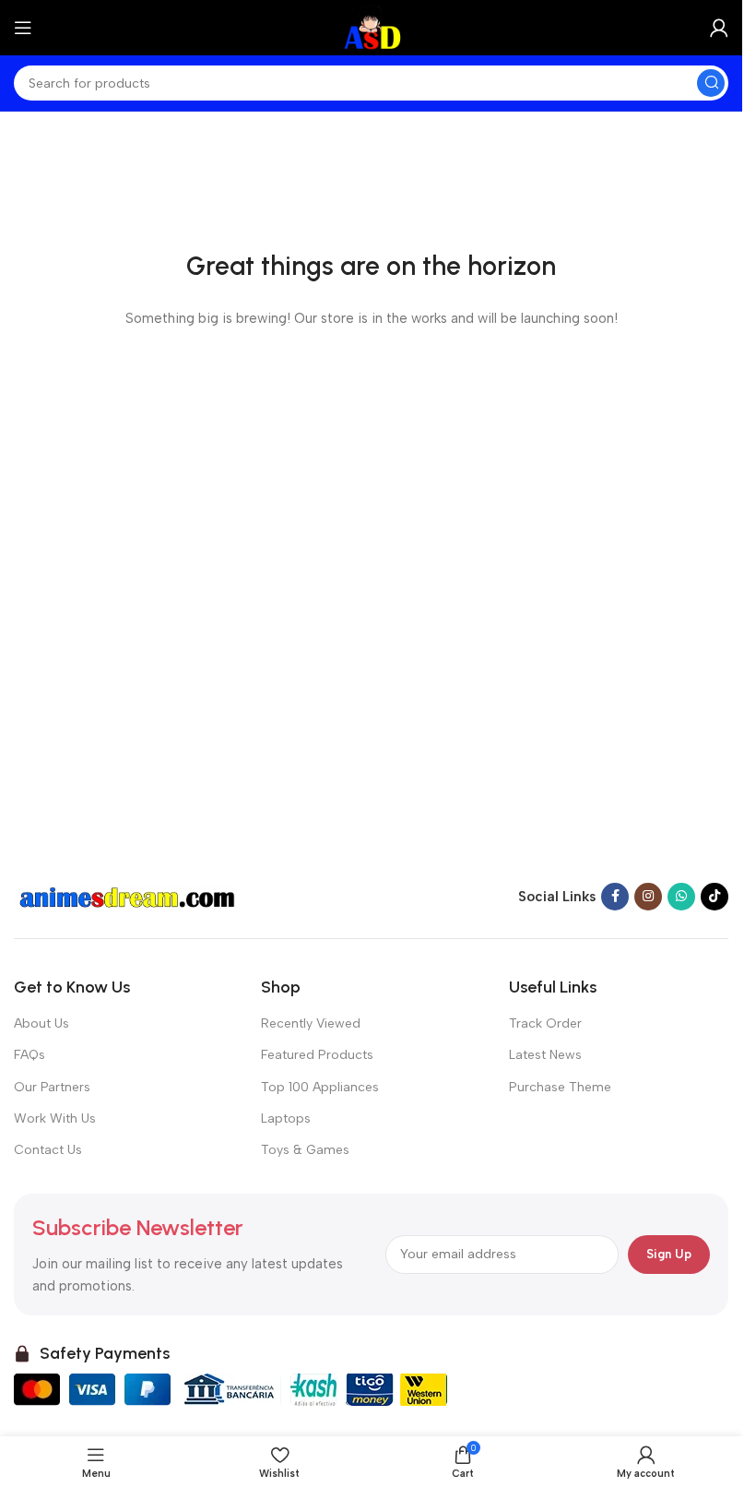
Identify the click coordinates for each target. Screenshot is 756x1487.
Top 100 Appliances (320, 1087)
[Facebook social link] (615, 896)
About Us (41, 1023)
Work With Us (55, 1118)
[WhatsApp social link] (681, 896)
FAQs (29, 1055)
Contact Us (48, 1150)
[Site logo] (370, 26)
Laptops (286, 1118)
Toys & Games (305, 1150)
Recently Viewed (310, 1023)
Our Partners (52, 1087)
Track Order (545, 1023)
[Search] (711, 83)
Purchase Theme (560, 1087)
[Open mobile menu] (23, 27)
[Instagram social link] (648, 896)
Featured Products (317, 1055)
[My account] (719, 27)
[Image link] (129, 895)
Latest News (545, 1055)
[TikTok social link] (714, 896)
